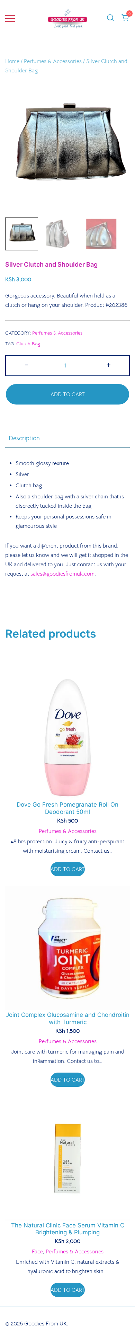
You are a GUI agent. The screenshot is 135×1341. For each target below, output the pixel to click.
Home (12, 61)
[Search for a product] (110, 18)
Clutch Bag (28, 343)
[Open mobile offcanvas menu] (10, 18)
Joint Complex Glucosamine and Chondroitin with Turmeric (67, 1018)
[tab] (67, 438)
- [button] (26, 365)
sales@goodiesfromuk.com (62, 573)
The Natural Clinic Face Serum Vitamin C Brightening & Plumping (67, 1229)
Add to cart (68, 394)
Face (37, 1251)
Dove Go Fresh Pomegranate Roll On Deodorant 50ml (67, 808)
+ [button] (108, 365)
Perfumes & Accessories (53, 61)
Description (24, 438)
